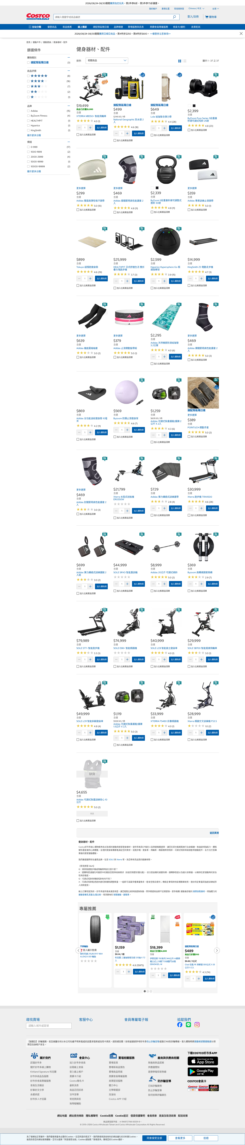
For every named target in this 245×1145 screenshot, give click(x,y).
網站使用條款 (76, 1115)
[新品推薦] (72, 26)
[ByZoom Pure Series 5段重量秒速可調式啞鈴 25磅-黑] (194, 106)
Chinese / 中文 (195, 8)
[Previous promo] (78, 950)
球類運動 (117, 894)
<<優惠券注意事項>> (160, 33)
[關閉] (241, 34)
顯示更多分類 (34, 135)
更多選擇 (80, 188)
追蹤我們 (184, 1019)
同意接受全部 (154, 1138)
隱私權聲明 (92, 1115)
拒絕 (206, 1138)
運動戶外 (37, 42)
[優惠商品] (57, 26)
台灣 (214, 8)
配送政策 (183, 1115)
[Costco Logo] (38, 16)
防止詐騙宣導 (153, 1041)
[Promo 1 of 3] (144, 991)
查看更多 (180, 1138)
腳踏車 (126, 894)
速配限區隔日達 (101, 26)
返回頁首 (214, 832)
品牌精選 (118, 26)
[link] (92, 102)
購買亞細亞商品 (107, 33)
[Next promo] (217, 950)
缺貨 (92, 813)
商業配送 (195, 26)
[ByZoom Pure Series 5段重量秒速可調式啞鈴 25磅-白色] (189, 106)
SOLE (111, 859)
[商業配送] (200, 26)
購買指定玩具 (117, 3)
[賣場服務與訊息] (144, 26)
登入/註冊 (193, 16)
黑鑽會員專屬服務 (159, 26)
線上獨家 (82, 26)
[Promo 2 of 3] (148, 991)
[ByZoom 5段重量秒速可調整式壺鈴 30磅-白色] (152, 188)
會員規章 (152, 1115)
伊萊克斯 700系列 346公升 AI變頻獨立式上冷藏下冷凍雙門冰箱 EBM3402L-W (165, 961)
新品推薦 (67, 26)
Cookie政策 (106, 1115)
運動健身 (47, 42)
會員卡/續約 (179, 26)
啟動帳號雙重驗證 (202, 1041)
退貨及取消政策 (167, 1115)
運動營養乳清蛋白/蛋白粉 (90, 894)
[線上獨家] (87, 26)
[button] (176, 17)
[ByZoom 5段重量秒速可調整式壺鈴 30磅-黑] (157, 188)
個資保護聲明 (138, 1115)
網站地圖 (62, 1115)
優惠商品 (52, 26)
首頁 (28, 42)
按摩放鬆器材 (199, 891)
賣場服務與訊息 (136, 26)
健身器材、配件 (60, 42)
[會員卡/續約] (185, 26)
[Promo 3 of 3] (151, 991)
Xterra (119, 859)
